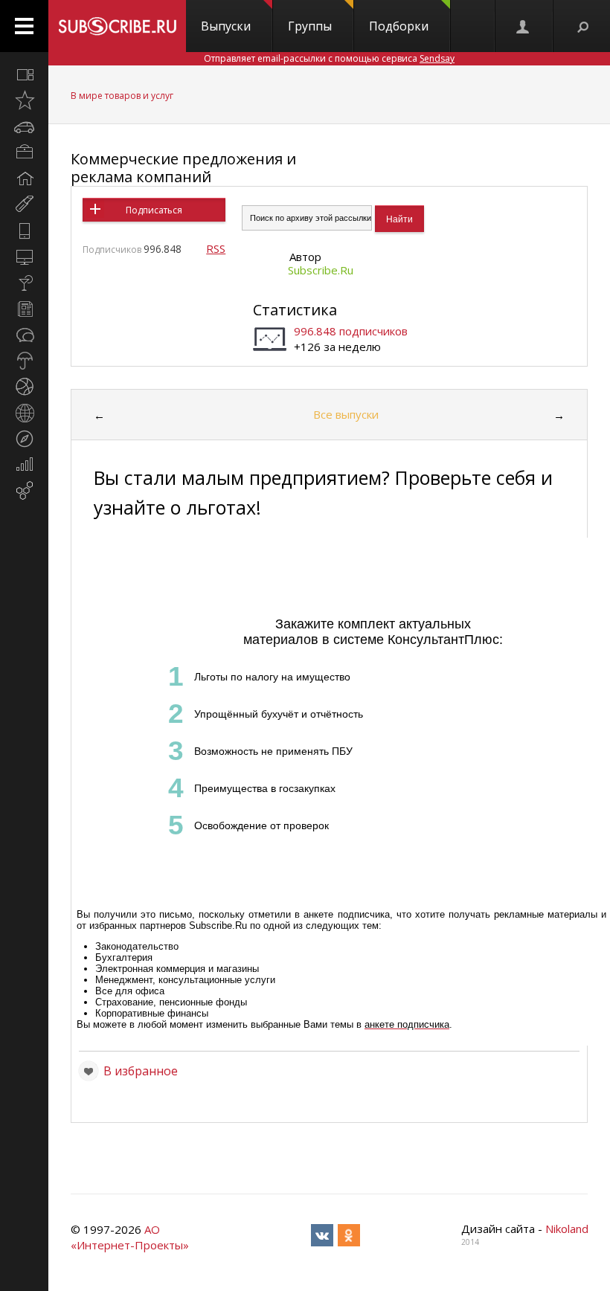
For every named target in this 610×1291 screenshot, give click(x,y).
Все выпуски (346, 414)
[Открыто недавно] (24, 100)
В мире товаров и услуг (122, 95)
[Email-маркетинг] (24, 491)
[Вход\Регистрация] (523, 26)
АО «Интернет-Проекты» (130, 1237)
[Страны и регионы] (24, 413)
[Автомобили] (24, 126)
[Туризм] (24, 439)
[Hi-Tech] (24, 230)
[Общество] (24, 334)
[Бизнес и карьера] (24, 152)
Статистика (295, 310)
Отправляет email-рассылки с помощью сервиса (329, 58)
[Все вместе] (24, 74)
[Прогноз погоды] (24, 361)
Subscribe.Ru (320, 270)
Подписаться (154, 210)
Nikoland (566, 1228)
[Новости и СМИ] (24, 308)
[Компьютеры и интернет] (24, 256)
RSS (215, 248)
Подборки (398, 26)
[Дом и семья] (24, 178)
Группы (310, 26)
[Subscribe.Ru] (117, 26)
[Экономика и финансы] (24, 465)
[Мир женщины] (24, 204)
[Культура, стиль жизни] (24, 282)
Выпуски (226, 26)
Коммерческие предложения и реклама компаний (183, 168)
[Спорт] (24, 387)
